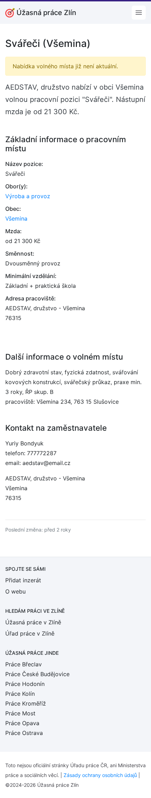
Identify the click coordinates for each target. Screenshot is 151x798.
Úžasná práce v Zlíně (33, 622)
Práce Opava (22, 723)
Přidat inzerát (23, 580)
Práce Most (20, 713)
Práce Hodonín (25, 683)
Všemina (16, 218)
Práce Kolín (20, 693)
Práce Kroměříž (25, 703)
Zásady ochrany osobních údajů (100, 775)
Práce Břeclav (23, 664)
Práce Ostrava (24, 732)
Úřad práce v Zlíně (29, 633)
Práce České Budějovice (37, 674)
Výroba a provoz (27, 196)
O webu (15, 591)
